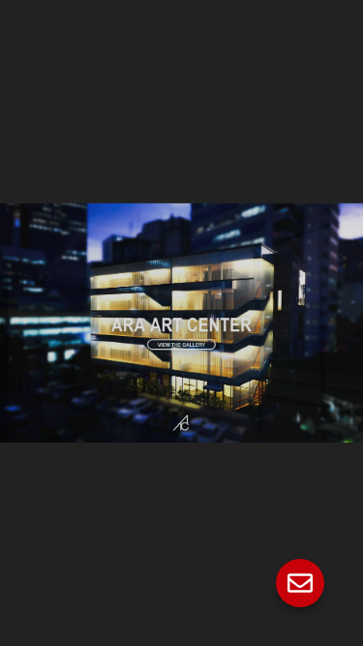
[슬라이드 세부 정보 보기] (181, 323)
